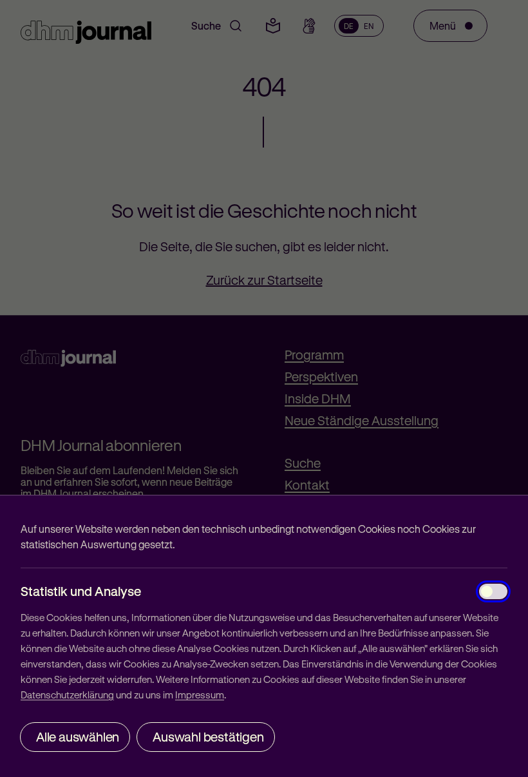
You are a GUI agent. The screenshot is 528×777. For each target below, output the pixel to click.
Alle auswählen (77, 736)
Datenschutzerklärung (67, 694)
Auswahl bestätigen (208, 736)
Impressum (199, 694)
